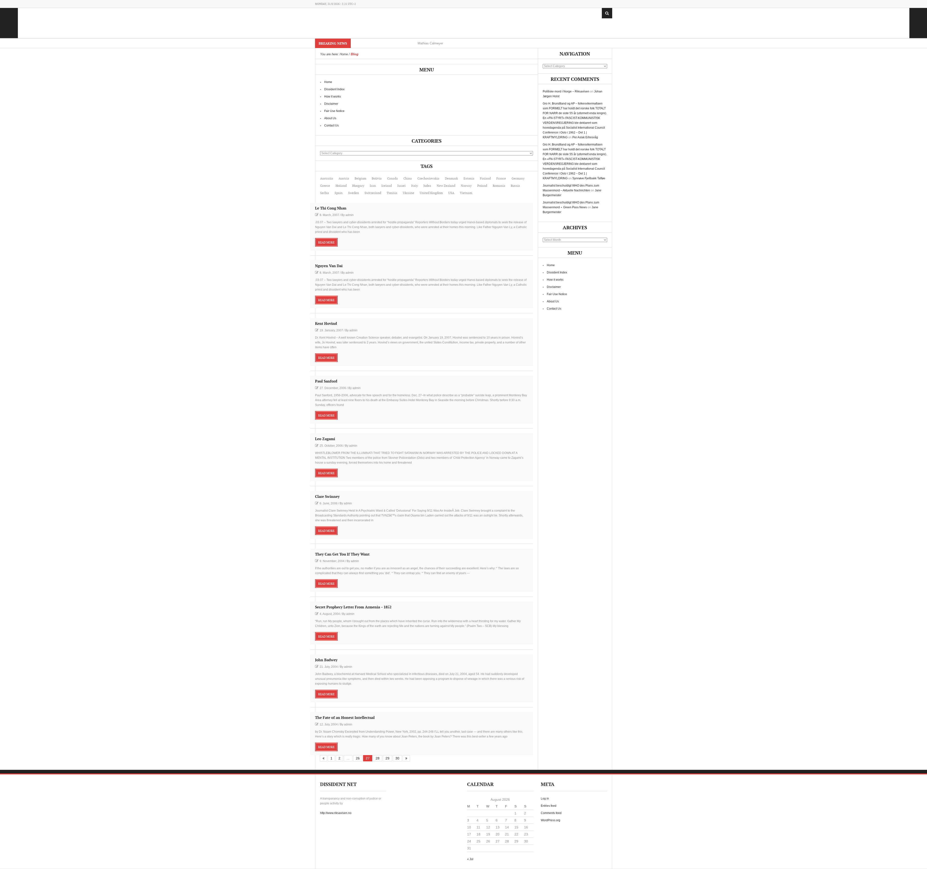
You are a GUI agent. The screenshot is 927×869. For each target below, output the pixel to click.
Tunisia (392, 193)
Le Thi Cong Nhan (330, 208)
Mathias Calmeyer (430, 43)
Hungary (358, 186)
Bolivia (377, 179)
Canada (392, 179)
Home (328, 82)
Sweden (353, 193)
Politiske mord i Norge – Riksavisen (566, 91)
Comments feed (551, 813)
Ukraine (408, 193)
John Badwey (326, 660)
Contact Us (331, 125)
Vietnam (466, 193)
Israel (401, 186)
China (407, 179)
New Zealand (446, 186)
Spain (339, 193)
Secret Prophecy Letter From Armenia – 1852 (353, 607)
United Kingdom (431, 193)
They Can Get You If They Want (342, 554)
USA (451, 193)
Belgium (360, 179)
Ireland (386, 186)
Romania (499, 186)
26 (358, 758)
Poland (482, 186)
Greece (325, 186)
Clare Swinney (327, 496)
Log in (545, 798)
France (501, 179)
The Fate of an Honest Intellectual (345, 718)
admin (349, 215)
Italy (414, 186)
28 (377, 758)
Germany (518, 179)
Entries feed (548, 805)
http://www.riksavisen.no (335, 813)
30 (397, 758)
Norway (466, 186)
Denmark (451, 179)
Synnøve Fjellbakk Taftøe (588, 178)
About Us (330, 118)
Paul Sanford (326, 381)
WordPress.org (550, 820)
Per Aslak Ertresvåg (585, 137)
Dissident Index (334, 89)
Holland (341, 186)
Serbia (324, 193)
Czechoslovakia (428, 179)
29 (387, 758)
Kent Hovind (326, 323)
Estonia (469, 179)
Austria (344, 179)
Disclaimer (331, 103)
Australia (326, 179)
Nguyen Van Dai (329, 266)
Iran (373, 186)
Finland (485, 179)
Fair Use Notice (334, 111)
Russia (515, 186)
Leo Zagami (325, 439)
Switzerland (373, 193)
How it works (332, 96)
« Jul (470, 859)
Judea (427, 186)
